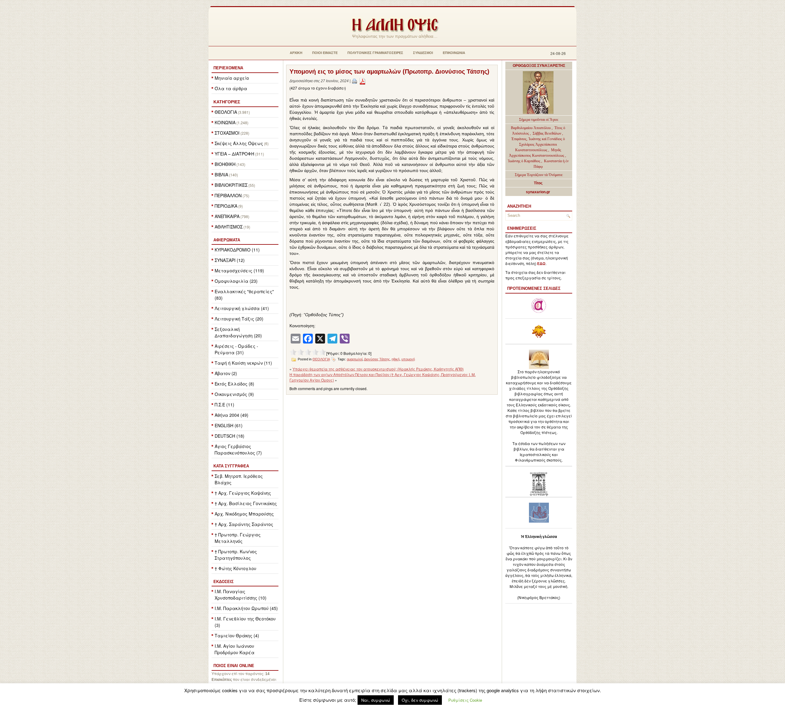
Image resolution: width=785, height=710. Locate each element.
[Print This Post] (354, 81)
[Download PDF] (362, 81)
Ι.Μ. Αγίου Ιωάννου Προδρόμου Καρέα (235, 649)
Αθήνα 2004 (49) (231, 415)
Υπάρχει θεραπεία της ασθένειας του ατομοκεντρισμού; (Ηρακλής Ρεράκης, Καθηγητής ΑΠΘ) (378, 368)
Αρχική (296, 53)
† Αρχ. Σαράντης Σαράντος (244, 524)
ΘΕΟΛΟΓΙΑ (226, 112)
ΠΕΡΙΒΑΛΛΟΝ (228, 195)
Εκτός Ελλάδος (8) (234, 384)
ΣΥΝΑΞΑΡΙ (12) (230, 260)
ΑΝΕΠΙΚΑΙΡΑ (227, 216)
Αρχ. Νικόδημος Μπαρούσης (244, 514)
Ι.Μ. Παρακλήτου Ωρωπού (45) (246, 608)
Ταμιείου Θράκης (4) (237, 635)
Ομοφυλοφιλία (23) (236, 281)
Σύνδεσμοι (423, 53)
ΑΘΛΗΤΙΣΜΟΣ (229, 227)
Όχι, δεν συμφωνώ (420, 700)
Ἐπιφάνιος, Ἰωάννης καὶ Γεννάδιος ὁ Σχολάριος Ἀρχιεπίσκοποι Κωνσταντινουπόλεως (538, 144)
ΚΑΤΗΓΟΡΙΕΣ (226, 101)
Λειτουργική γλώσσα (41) (242, 308)
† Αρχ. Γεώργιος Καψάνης (243, 493)
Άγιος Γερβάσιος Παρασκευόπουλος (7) (238, 449)
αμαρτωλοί (354, 359)
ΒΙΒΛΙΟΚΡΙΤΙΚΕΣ (231, 185)
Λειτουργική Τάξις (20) (239, 319)
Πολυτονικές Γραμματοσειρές (375, 53)
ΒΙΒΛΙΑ (221, 174)
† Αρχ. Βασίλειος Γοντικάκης (246, 503)
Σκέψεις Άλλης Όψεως (239, 143)
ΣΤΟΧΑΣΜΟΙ (227, 133)
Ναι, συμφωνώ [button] (375, 700)
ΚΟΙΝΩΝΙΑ (225, 122)
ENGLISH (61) (229, 425)
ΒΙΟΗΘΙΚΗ (225, 164)
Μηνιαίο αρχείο (232, 78)
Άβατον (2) (226, 373)
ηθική (396, 359)
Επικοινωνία (454, 53)
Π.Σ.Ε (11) (224, 404)
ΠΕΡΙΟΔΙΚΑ (226, 206)
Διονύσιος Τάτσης (377, 359)
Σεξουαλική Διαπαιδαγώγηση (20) (238, 332)
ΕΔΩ (541, 264)
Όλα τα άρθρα (231, 88)
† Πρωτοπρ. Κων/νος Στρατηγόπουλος (236, 554)
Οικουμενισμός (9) (234, 394)
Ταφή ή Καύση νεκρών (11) (243, 363)
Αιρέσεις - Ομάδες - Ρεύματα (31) (236, 349)
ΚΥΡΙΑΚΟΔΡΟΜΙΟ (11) (237, 250)
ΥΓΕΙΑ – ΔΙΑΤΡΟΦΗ (234, 154)
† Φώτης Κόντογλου (235, 568)
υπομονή (408, 359)
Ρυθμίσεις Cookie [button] (465, 700)
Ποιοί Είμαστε (325, 53)
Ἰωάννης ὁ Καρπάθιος (524, 161)
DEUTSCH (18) (229, 436)
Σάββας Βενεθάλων (547, 133)
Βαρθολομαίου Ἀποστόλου (531, 128)
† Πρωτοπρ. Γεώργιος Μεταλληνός (238, 538)
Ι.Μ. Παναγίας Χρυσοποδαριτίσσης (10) (240, 594)
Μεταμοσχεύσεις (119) (239, 270)
